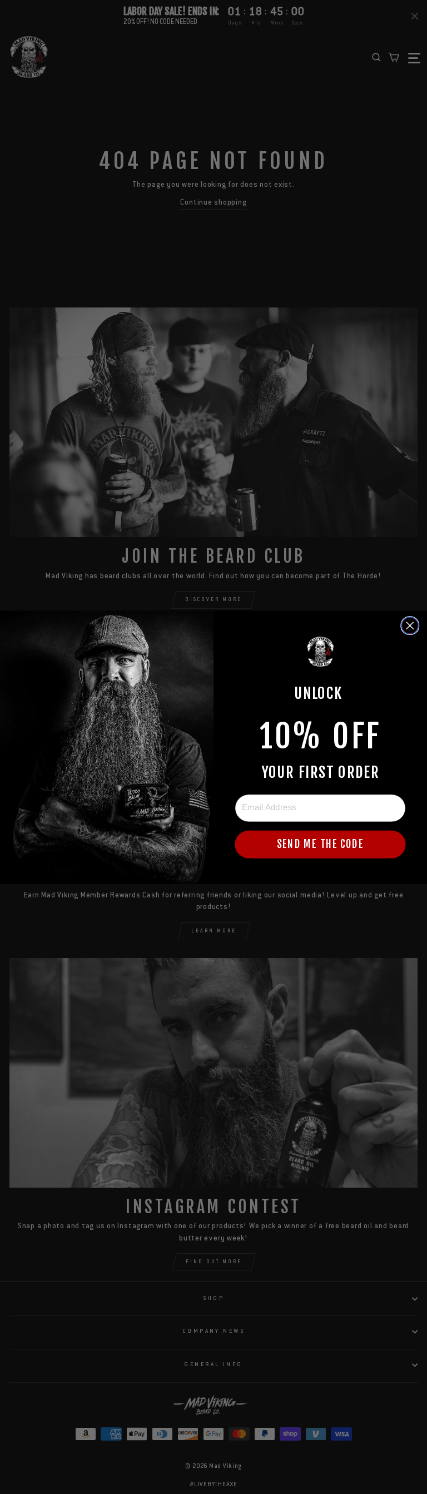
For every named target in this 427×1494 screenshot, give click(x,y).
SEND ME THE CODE (320, 844)
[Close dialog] (410, 625)
